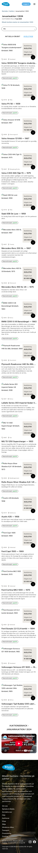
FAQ (3, 815)
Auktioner (5, 818)
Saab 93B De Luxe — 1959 (13, 213)
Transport (5, 830)
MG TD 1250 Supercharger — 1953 (17, 441)
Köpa (4, 821)
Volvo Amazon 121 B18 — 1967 (15, 138)
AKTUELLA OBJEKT (12, 36)
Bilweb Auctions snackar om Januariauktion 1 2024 (17, 22)
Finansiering (6, 833)
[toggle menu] (34, 4)
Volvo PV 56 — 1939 (10, 104)
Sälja (4, 824)
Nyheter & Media (8, 809)
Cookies (5, 836)
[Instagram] (30, 842)
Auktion (11, 11)
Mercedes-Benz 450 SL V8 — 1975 (17, 287)
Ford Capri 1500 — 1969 (12, 551)
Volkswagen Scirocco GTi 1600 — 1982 (19, 667)
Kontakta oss (7, 812)
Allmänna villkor (8, 827)
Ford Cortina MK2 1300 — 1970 (15, 590)
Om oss (5, 806)
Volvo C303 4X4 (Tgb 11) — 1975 (16, 173)
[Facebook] (34, 842)
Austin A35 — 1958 (10, 516)
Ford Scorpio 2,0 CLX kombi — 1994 (18, 628)
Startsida (5, 11)
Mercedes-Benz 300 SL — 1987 (16, 248)
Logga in (26, 4)
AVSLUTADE (28, 36)
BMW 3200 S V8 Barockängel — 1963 (19, 321)
